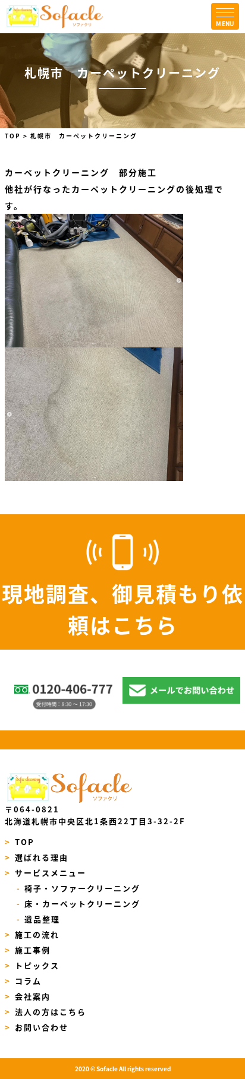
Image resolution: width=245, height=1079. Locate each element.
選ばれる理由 (36, 857)
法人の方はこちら (45, 1011)
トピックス (32, 965)
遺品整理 (38, 919)
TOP (19, 841)
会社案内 (28, 996)
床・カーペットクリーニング (78, 903)
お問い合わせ (36, 1027)
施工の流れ (32, 934)
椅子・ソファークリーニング (78, 888)
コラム (23, 980)
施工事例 (28, 949)
